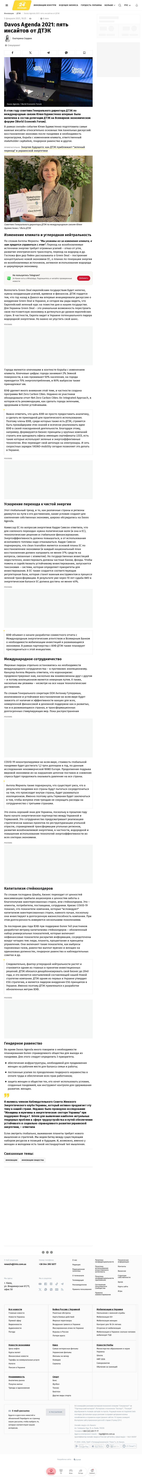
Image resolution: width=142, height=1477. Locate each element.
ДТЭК (19, 13)
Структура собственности (124, 1276)
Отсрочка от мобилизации (109, 1328)
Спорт (56, 1376)
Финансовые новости (18, 1356)
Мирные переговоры (62, 1320)
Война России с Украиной (66, 1309)
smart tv (112, 1446)
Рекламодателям (79, 1285)
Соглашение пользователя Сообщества (101, 1286)
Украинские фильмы (62, 1352)
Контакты (122, 1266)
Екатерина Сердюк (22, 38)
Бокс (55, 1380)
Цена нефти (14, 1348)
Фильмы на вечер (61, 1356)
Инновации (9, 13)
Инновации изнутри (45, 5)
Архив (120, 1282)
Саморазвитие (103, 1363)
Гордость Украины (91, 5)
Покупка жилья (15, 1384)
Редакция (76, 1265)
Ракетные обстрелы (62, 1313)
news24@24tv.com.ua (15, 1264)
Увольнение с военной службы (111, 1313)
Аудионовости (15, 1328)
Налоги (12, 1363)
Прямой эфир (15, 1320)
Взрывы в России (60, 1332)
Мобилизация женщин (107, 1320)
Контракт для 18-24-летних (109, 1324)
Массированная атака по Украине (68, 1328)
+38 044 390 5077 (47, 1264)
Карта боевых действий (63, 1317)
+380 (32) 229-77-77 (90, 1431)
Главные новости (17, 1313)
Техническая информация (123, 1261)
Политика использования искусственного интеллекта (101, 1269)
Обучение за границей (107, 1367)
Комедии (57, 1360)
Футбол (56, 1384)
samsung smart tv (129, 1446)
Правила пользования (81, 1289)
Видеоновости (15, 1324)
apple (97, 1446)
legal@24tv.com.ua (107, 1434)
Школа (100, 1355)
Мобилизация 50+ (105, 1317)
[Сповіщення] (137, 5)
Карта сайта (123, 1287)
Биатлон (56, 1391)
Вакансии (122, 1271)
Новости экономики (19, 1345)
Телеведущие (78, 1280)
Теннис (56, 1388)
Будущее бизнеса (68, 5)
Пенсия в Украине (17, 1367)
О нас (74, 1260)
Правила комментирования (103, 1294)
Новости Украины (17, 1317)
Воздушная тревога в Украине (66, 1324)
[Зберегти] (84, 52)
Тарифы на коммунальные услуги (24, 1360)
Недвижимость (17, 1376)
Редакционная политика (78, 1270)
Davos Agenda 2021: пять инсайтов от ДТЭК (41, 13)
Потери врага (59, 1335)
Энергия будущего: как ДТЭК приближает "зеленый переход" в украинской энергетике (44, 148)
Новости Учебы (105, 1345)
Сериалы (57, 1363)
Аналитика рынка (17, 1380)
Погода (12, 1332)
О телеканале (78, 1276)
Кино (55, 1345)
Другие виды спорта (62, 1395)
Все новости (15, 1309)
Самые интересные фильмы (65, 1348)
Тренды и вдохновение (19, 1388)
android (81, 1446)
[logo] (21, 5)
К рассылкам (55, 1412)
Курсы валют (14, 1352)
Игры (120, 1291)
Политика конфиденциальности (104, 1261)
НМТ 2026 (101, 1359)
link (40, 1283)
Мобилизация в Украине (110, 1309)
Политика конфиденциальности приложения (104, 1278)
